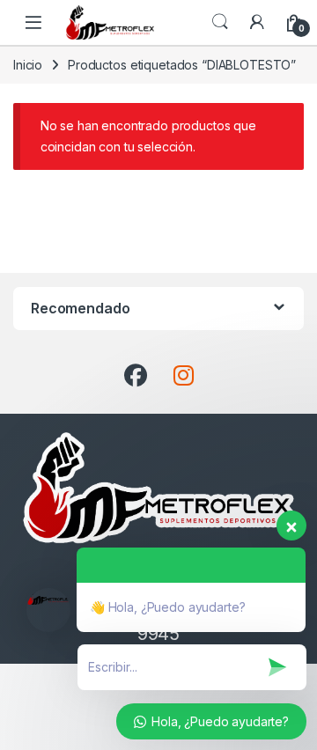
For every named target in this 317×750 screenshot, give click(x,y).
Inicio (27, 64)
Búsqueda (220, 22)
